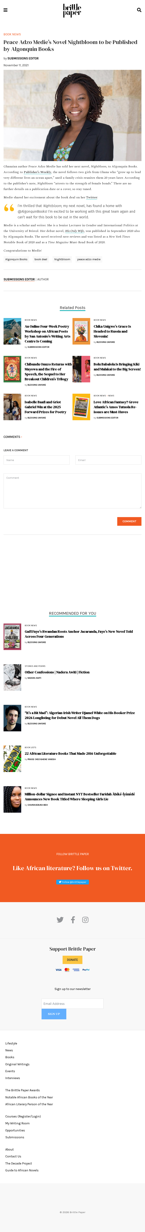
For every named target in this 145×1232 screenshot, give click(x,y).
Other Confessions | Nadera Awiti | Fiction (57, 672)
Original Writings (17, 1064)
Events (10, 1071)
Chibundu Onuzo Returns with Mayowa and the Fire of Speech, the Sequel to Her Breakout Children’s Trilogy (48, 371)
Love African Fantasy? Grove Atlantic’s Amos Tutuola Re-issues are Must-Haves (116, 407)
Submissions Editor (19, 279)
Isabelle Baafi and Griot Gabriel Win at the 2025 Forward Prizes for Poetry (45, 407)
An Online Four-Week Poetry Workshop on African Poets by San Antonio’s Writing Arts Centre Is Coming (47, 334)
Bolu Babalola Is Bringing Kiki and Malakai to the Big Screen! (117, 367)
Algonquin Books (16, 259)
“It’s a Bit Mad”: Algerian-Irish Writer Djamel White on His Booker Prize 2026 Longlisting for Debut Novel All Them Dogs (80, 715)
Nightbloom (62, 259)
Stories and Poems (35, 666)
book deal (40, 259)
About (9, 1149)
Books (9, 1057)
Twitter (91, 197)
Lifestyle (11, 1043)
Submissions (14, 1137)
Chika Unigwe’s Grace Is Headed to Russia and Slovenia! (112, 331)
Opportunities (15, 1130)
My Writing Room (17, 1123)
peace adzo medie (88, 259)
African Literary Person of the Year (29, 1104)
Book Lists (30, 747)
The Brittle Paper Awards (22, 1090)
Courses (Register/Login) (23, 1116)
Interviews (12, 1078)
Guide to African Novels (22, 1170)
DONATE (72, 960)
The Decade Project (18, 1163)
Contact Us (13, 1156)
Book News (31, 625)
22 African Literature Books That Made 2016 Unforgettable (70, 753)
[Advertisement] (72, 573)
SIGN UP (54, 1014)
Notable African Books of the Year (29, 1097)
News (111, 395)
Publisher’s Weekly (37, 172)
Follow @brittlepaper (73, 882)
